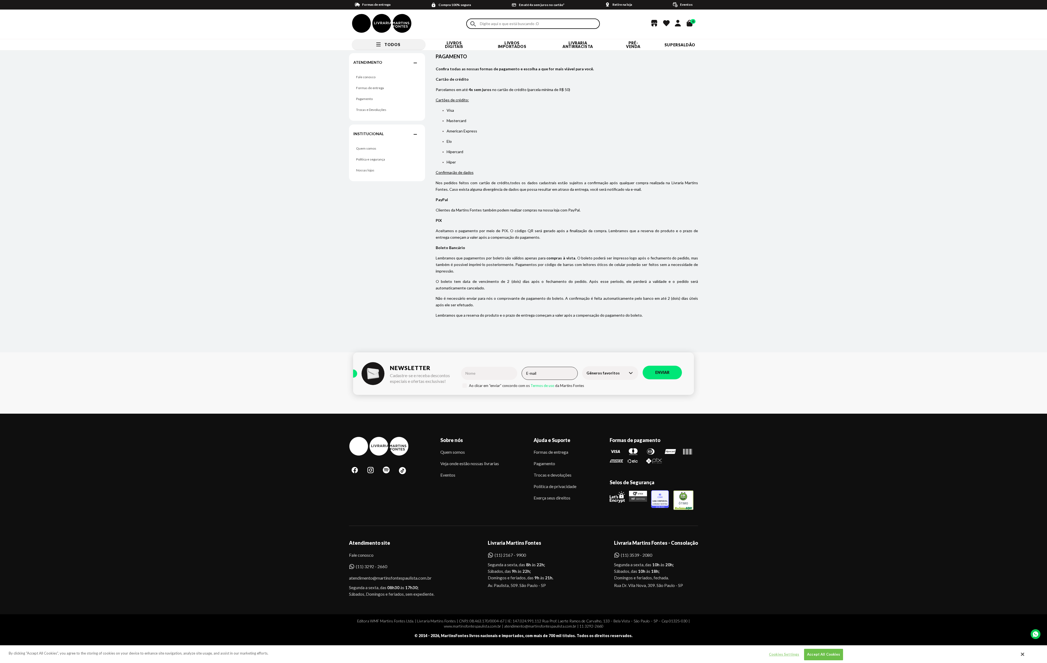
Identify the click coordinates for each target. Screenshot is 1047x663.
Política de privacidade (555, 486)
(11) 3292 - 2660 (371, 566)
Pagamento (364, 99)
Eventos (447, 474)
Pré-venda (633, 44)
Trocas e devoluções (552, 474)
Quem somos (366, 148)
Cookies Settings (784, 654)
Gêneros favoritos (603, 373)
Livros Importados (512, 44)
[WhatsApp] (1035, 634)
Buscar (473, 24)
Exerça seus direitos (552, 497)
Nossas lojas (365, 170)
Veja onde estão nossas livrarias (469, 463)
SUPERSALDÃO (679, 45)
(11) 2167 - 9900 (510, 555)
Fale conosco (365, 77)
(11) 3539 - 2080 (636, 555)
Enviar (662, 372)
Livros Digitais (454, 44)
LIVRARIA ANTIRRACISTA (577, 44)
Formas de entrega (370, 88)
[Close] (1022, 654)
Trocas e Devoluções (371, 110)
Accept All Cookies (823, 654)
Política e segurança (370, 159)
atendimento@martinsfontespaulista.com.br (385, 577)
